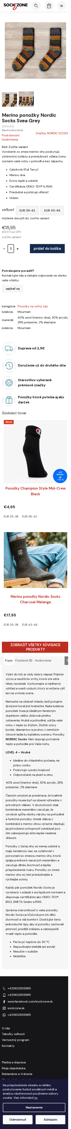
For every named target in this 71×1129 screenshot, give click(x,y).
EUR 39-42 (27, 210)
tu (35, 1098)
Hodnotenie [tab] (43, 660)
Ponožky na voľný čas (33, 306)
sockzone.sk (16, 1008)
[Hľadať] (36, 5)
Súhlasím (50, 1120)
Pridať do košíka (47, 248)
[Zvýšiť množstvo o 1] (18, 248)
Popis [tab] (9, 660)
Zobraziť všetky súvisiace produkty (35, 647)
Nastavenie (34, 1107)
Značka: (52, 133)
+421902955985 (19, 988)
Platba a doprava (14, 1062)
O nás (6, 1028)
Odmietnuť (17, 1120)
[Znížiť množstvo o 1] (4, 248)
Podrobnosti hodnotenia (10, 137)
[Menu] (61, 5)
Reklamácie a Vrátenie (17, 1074)
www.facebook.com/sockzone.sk (30, 1001)
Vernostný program (15, 1040)
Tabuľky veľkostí (13, 1034)
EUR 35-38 (11, 516)
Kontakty (8, 1046)
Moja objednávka (13, 1068)
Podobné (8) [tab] (23, 660)
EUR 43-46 (52, 210)
